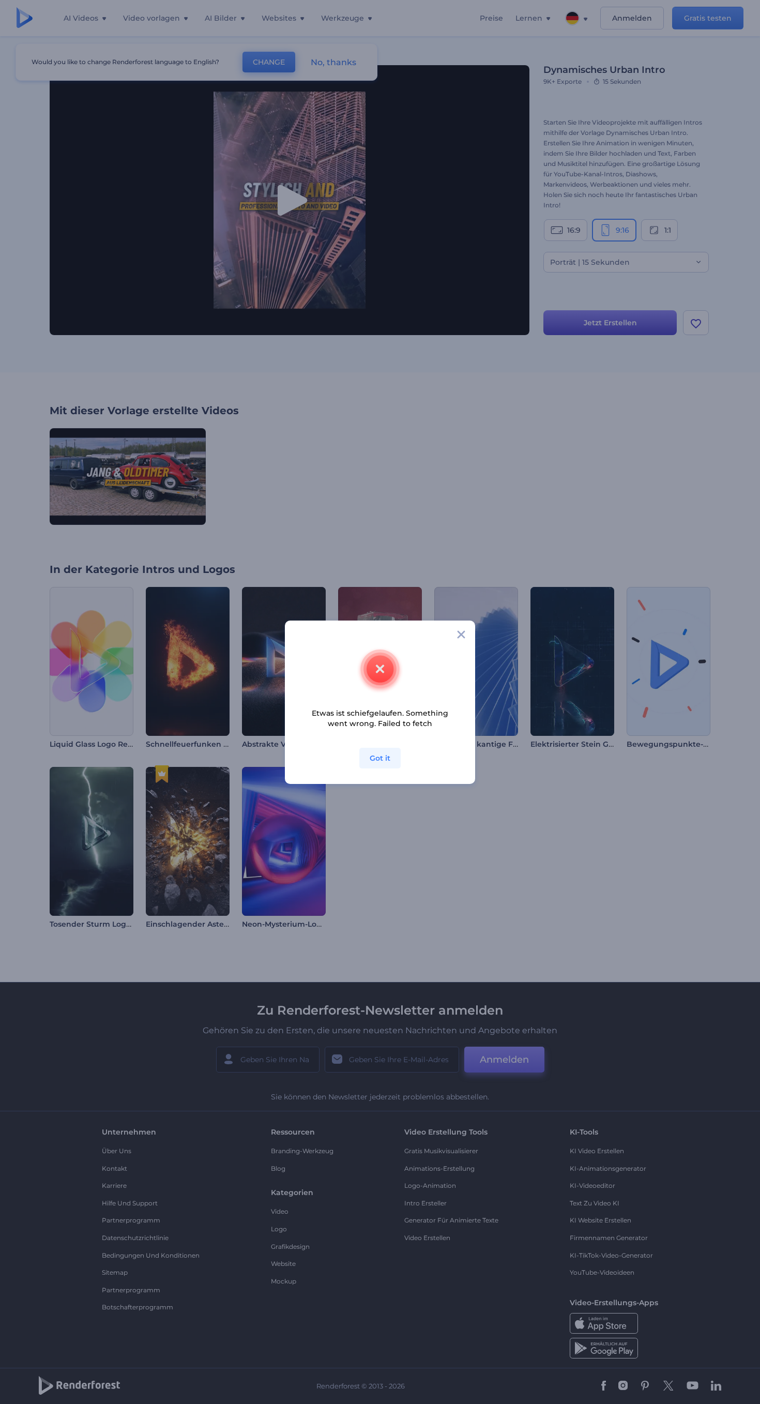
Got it (380, 758)
